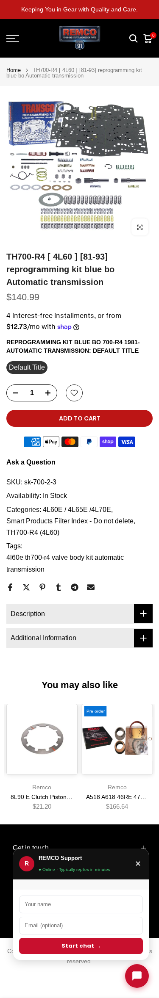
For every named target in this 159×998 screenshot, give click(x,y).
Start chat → (81, 946)
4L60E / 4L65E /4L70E (77, 509)
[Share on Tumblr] (58, 587)
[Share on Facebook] (10, 587)
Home (13, 70)
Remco (41, 786)
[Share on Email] (91, 587)
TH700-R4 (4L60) (32, 532)
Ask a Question (31, 462)
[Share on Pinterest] (42, 587)
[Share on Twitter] (26, 587)
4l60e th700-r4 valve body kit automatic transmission (65, 563)
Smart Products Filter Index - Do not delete (70, 521)
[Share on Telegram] (74, 587)
